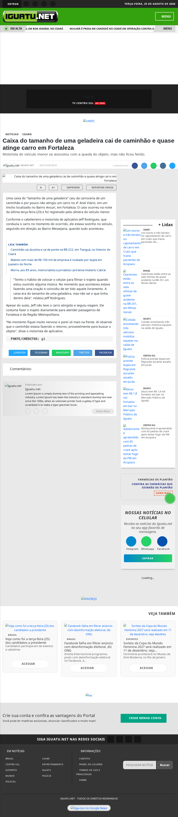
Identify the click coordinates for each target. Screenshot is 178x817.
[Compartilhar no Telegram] (163, 166)
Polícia (46, 775)
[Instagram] (27, 411)
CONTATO (84, 758)
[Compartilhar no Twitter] (144, 166)
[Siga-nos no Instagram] (119, 739)
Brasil (9, 758)
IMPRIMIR (73, 187)
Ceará (46, 758)
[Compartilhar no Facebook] (135, 166)
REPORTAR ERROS (102, 187)
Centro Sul (12, 764)
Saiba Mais (103, 411)
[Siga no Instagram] (35, 4)
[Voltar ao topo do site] (173, 490)
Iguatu (46, 770)
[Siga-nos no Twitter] (128, 739)
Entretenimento (52, 764)
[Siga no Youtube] (44, 4)
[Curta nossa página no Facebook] (110, 739)
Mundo (10, 775)
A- (41, 187)
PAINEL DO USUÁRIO (91, 764)
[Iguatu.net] (30, 16)
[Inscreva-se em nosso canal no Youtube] (137, 739)
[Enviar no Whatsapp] (154, 166)
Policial (10, 781)
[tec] (89, 695)
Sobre (83, 780)
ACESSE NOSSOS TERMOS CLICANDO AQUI (66, 810)
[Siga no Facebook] (26, 4)
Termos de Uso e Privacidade (88, 772)
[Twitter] (44, 411)
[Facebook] (36, 411)
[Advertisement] (89, 58)
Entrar (13, 4)
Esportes (11, 770)
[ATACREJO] (89, 598)
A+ (53, 187)
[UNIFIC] (89, 121)
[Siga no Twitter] (53, 4)
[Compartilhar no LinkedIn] (172, 166)
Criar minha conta (144, 718)
